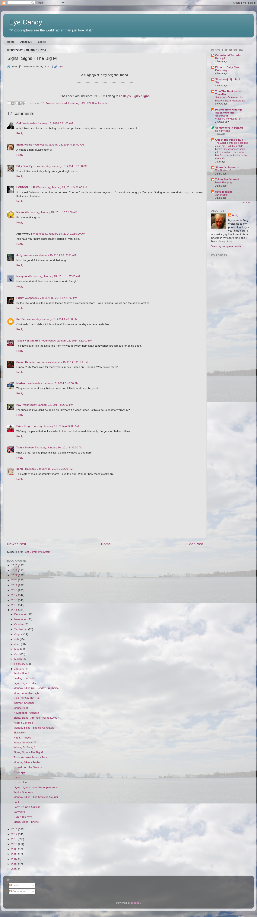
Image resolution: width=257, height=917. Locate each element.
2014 (14, 610)
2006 (14, 864)
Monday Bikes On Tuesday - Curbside (36, 688)
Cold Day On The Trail (27, 698)
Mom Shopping (223, 182)
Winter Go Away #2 (25, 742)
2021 (14, 575)
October (19, 624)
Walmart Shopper (24, 702)
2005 (14, 868)
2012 (14, 834)
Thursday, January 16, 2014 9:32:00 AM (59, 447)
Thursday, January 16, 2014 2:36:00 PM (49, 468)
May (17, 649)
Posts (15, 885)
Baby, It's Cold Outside (27, 807)
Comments (18, 891)
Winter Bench (22, 673)
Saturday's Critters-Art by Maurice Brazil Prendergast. (230, 99)
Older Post (194, 544)
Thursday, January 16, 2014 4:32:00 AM (55, 426)
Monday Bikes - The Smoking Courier (36, 797)
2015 (14, 605)
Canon (17, 777)
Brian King (23, 426)
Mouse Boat (21, 708)
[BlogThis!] (12, 103)
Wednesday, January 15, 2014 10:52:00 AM (50, 255)
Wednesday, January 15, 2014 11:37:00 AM (54, 276)
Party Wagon (222, 70)
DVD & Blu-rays (23, 817)
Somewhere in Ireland (229, 127)
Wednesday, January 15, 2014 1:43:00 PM (52, 319)
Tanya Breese (25, 447)
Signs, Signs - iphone (26, 821)
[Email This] (9, 103)
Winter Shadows (23, 792)
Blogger (135, 902)
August (18, 634)
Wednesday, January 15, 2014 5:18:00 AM (58, 144)
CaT (18, 123)
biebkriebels (24, 144)
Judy (19, 255)
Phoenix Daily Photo (228, 67)
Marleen (21, 383)
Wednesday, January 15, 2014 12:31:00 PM (51, 298)
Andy (235, 215)
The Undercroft (223, 170)
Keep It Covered (23, 722)
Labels (42, 41)
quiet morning (222, 130)
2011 (14, 839)
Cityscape (19, 772)
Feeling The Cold (24, 678)
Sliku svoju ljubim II (227, 79)
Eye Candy (25, 22)
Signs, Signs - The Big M (28, 752)
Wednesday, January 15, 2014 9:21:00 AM (61, 187)
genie (20, 468)
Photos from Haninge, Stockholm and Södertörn (229, 112)
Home (10, 41)
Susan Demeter (26, 362)
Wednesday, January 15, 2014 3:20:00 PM (62, 362)
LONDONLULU (25, 187)
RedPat (21, 319)
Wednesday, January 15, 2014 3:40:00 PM (53, 383)
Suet (16, 802)
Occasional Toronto (228, 55)
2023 (14, 565)
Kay (18, 404)
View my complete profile (226, 246)
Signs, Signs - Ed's (25, 683)
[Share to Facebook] (20, 103)
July (17, 639)
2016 (14, 600)
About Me (26, 41)
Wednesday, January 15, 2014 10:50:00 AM (59, 233)
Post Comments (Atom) (37, 551)
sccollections (224, 191)
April (17, 654)
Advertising (221, 194)
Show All (246, 202)
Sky (217, 82)
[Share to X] (16, 103)
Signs (61, 67)
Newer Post (16, 544)
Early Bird (19, 811)
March (18, 659)
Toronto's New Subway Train (31, 757)
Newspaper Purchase (26, 712)
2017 (14, 595)
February (20, 663)
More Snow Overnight (27, 693)
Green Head (21, 782)
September (21, 629)
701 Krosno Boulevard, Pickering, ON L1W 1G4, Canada (74, 103)
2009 (14, 849)
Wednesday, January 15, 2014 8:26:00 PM (47, 404)
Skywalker (20, 732)
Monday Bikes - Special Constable (34, 727)
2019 (14, 585)
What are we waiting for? (228, 118)
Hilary (20, 298)
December (20, 614)
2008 (14, 854)
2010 (14, 844)
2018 (14, 590)
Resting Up (221, 58)
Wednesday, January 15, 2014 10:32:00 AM (51, 212)
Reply (19, 133)
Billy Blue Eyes (26, 166)
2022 (14, 570)
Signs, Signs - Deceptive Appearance (36, 787)
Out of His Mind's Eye (229, 139)
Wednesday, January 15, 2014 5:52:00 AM (62, 166)
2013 (14, 829)
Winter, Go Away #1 (25, 747)
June (17, 644)
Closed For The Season (28, 767)
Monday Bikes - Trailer (27, 762)
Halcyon (21, 276)
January (19, 669)
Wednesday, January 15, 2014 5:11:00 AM (48, 123)
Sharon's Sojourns (227, 167)
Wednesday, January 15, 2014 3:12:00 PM (66, 340)
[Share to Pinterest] (23, 103)
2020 (14, 580)
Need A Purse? (22, 737)
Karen (20, 212)
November (20, 619)
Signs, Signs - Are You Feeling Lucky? (36, 717)
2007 (14, 859)
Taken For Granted (28, 340)
